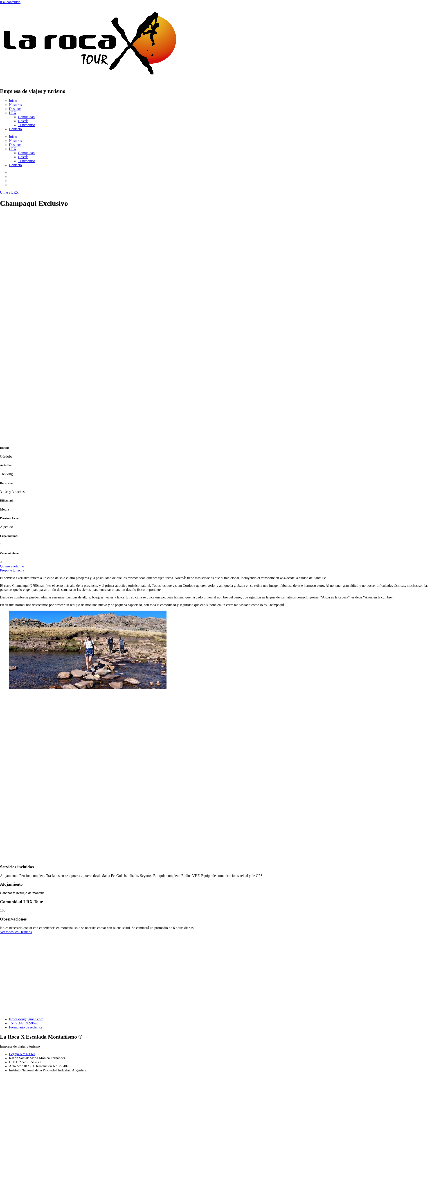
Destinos (15, 109)
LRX (12, 113)
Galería (23, 121)
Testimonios (26, 125)
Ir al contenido (10, 2)
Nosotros (15, 105)
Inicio (13, 101)
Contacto (15, 129)
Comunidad (26, 117)
